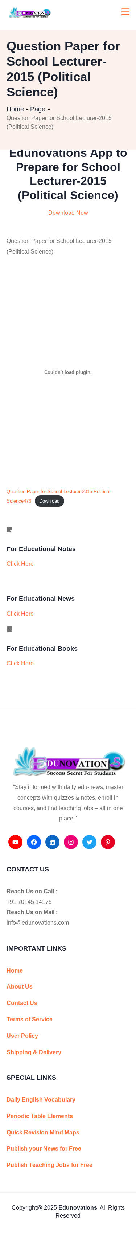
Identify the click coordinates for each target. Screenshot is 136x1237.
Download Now (68, 213)
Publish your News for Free (44, 1148)
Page (37, 109)
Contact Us (22, 1003)
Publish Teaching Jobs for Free (49, 1165)
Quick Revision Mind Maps (43, 1132)
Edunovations (77, 1208)
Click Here (20, 564)
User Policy (22, 1036)
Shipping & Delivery (34, 1052)
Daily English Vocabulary (41, 1100)
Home (15, 109)
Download (49, 501)
